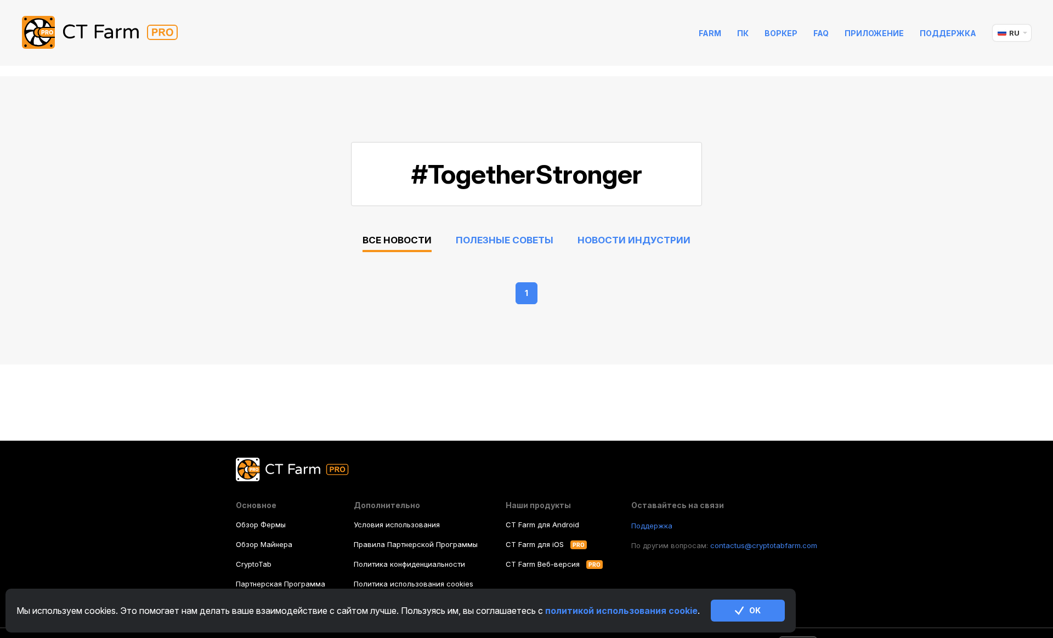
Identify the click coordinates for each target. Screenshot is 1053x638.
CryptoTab (253, 564)
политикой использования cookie (621, 610)
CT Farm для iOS (535, 544)
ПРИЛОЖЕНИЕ (874, 33)
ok (755, 610)
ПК (743, 33)
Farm (710, 33)
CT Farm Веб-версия (543, 564)
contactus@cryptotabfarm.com (763, 545)
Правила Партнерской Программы (416, 544)
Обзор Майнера (264, 544)
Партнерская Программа (280, 583)
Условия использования (397, 524)
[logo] (108, 33)
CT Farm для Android (542, 524)
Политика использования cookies (413, 583)
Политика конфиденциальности (409, 564)
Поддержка (948, 33)
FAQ (821, 33)
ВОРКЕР (781, 33)
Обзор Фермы (261, 524)
